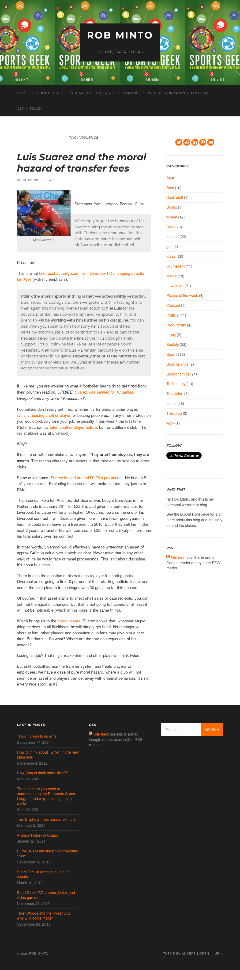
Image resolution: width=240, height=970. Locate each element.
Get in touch (29, 108)
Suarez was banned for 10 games (104, 392)
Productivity (176, 325)
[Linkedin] (194, 142)
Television (174, 393)
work (170, 423)
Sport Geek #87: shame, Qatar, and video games (46, 895)
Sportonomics (177, 374)
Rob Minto (120, 35)
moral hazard (68, 621)
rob (51, 179)
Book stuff (174, 197)
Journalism (175, 266)
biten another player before (73, 427)
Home (22, 93)
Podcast (173, 305)
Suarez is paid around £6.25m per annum (87, 477)
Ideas (171, 256)
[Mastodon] (202, 142)
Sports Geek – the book (91, 93)
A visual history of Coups (37, 835)
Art (168, 177)
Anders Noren (195, 953)
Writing (131, 93)
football (172, 236)
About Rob (47, 93)
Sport (170, 354)
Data (170, 227)
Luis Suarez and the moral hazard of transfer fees (81, 162)
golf (169, 246)
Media (171, 276)
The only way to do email (37, 736)
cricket (171, 217)
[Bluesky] (178, 142)
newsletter (175, 285)
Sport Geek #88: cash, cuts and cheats (43, 874)
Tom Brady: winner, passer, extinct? (46, 819)
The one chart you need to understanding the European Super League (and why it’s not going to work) (46, 796)
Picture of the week (182, 295)
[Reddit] (186, 142)
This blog (174, 413)
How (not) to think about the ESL (44, 773)
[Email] (210, 142)
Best (170, 187)
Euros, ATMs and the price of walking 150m (47, 854)
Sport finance (177, 364)
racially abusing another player (43, 415)
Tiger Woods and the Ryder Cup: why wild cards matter (44, 916)
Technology (176, 383)
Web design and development (178, 93)
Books (171, 207)
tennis (171, 403)
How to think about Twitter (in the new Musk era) (48, 755)
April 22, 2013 (29, 179)
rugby (171, 334)
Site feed (178, 557)
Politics (172, 315)
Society (172, 344)
